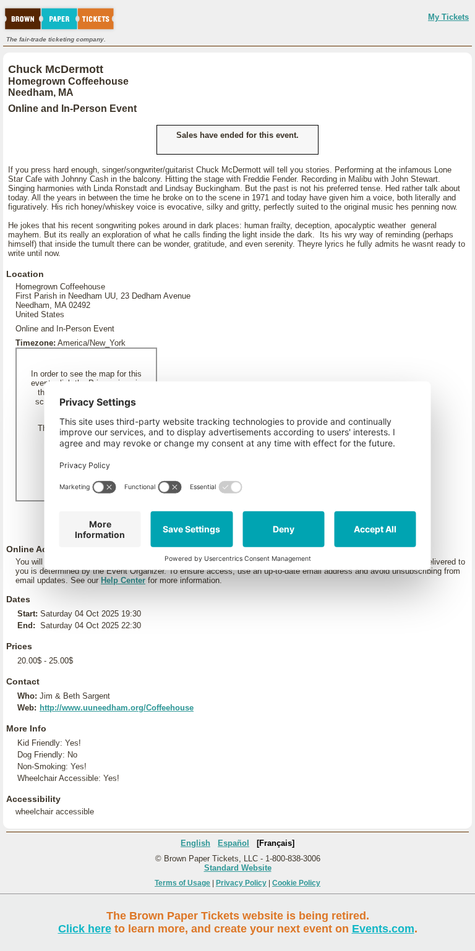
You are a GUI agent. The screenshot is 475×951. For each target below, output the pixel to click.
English (195, 843)
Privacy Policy (241, 883)
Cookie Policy (296, 883)
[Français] (275, 843)
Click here (84, 929)
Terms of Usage (182, 883)
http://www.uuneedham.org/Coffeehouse (117, 707)
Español (233, 843)
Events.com (383, 929)
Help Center (123, 580)
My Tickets (448, 17)
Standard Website (238, 867)
